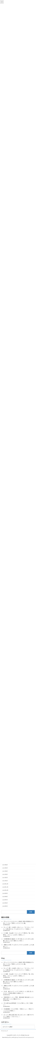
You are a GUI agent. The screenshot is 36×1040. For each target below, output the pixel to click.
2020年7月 (5, 899)
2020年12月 (5, 884)
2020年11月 (5, 887)
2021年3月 (5, 874)
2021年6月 (5, 864)
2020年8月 (5, 896)
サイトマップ (4, 1031)
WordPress (9, 1037)
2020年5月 (5, 906)
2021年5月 (5, 868)
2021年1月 (5, 880)
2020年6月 (5, 903)
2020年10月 (5, 890)
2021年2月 (5, 877)
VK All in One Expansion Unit (28, 1037)
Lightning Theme (17, 1037)
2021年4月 (5, 871)
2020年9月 (5, 893)
